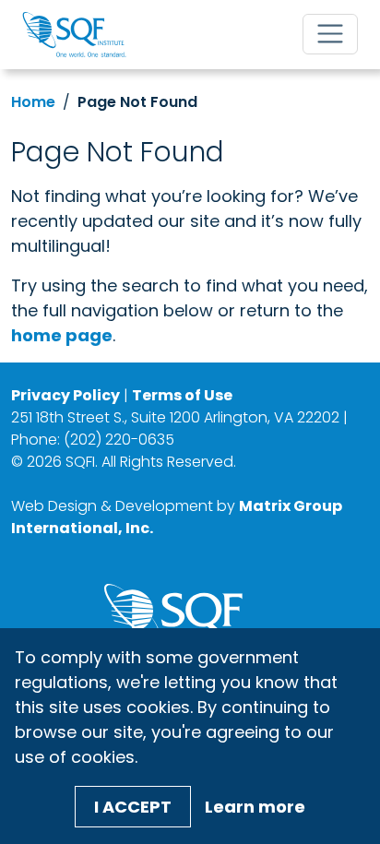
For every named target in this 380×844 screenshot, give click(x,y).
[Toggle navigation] (330, 34)
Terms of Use (182, 395)
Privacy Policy (65, 395)
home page (62, 335)
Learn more (255, 806)
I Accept (133, 806)
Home (33, 102)
